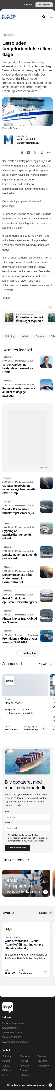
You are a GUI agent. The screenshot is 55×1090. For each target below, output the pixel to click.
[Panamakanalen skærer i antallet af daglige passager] (27, 388)
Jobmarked (25, 1075)
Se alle (43, 664)
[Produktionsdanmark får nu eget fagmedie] (23, 318)
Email (7, 822)
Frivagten (25, 1065)
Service (6, 1065)
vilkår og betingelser (35, 838)
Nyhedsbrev (43, 1065)
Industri (6, 1061)
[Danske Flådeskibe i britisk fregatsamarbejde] (27, 507)
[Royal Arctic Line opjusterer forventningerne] (27, 596)
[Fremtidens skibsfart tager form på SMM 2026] (27, 637)
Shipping (7, 1056)
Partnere (41, 1056)
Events (23, 1070)
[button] (50, 307)
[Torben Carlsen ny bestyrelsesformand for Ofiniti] (27, 364)
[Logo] (9, 17)
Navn (7, 811)
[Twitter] (35, 152)
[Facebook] (22, 152)
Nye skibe (25, 1056)
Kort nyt (24, 1061)
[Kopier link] (48, 153)
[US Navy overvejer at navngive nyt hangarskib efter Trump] (27, 486)
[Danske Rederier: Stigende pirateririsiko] (27, 553)
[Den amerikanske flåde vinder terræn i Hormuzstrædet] (27, 575)
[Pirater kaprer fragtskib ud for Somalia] (27, 616)
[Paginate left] (4, 703)
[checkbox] (6, 838)
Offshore (6, 1070)
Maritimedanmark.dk (27, 143)
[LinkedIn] (28, 152)
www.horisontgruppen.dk (15, 1042)
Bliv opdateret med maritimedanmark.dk (26, 1085)
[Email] (42, 152)
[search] (43, 16)
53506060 (16, 1037)
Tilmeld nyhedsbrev (17, 847)
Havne (5, 1075)
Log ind (28, 5)
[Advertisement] (27, 437)
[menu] (51, 16)
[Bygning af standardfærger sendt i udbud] (27, 531)
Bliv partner (44, 5)
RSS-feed (42, 1061)
